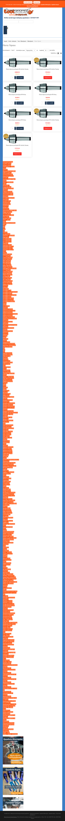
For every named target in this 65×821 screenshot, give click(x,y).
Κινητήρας (5, 497)
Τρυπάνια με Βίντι (7, 618)
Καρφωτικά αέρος (7, 212)
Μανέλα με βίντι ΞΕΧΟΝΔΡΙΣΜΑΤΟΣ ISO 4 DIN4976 (9, 679)
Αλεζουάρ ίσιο (6, 648)
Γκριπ (4, 365)
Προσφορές (6, 731)
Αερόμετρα (5, 207)
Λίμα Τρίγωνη (6, 436)
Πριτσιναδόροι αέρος (8, 215)
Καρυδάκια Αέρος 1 (8, 248)
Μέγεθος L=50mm (7, 602)
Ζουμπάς (5, 383)
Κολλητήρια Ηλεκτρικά (8, 724)
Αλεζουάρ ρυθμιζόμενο (9, 649)
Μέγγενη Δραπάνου (8, 447)
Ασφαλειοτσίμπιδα (8, 362)
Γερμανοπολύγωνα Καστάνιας (8, 322)
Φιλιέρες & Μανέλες (8, 637)
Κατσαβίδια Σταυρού (8, 300)
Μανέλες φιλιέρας (7, 643)
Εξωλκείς (5, 398)
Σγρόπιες (5, 387)
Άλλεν (4, 221)
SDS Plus (5, 557)
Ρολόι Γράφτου (7, 481)
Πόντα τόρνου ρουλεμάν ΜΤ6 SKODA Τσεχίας (17, 69)
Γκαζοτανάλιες (6, 364)
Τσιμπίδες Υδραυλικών (9, 373)
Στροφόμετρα (6, 484)
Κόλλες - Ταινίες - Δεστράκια (10, 734)
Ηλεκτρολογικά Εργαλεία (9, 463)
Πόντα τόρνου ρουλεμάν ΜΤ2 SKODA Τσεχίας (17, 145)
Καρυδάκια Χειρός (7, 254)
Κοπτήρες (5, 596)
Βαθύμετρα (6, 470)
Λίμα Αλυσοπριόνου (8, 425)
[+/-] (37, 50)
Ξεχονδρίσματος (7, 588)
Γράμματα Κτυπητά (8, 381)
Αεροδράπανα (6, 202)
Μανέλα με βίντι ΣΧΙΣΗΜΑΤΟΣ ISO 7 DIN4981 (8, 693)
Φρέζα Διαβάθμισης (8, 712)
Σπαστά (5, 340)
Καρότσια (5, 519)
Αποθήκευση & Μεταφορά (10, 503)
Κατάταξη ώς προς (20, 50)
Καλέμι (4, 384)
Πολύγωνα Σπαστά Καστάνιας (8, 332)
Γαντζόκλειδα (6, 306)
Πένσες (5, 369)
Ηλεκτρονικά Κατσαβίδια (9, 171)
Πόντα (4, 386)
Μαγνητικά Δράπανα (8, 176)
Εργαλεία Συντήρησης (8, 397)
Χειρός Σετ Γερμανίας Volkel (10, 582)
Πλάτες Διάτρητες (7, 513)
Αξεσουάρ (5, 190)
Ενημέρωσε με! (48, 77)
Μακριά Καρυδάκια (7, 267)
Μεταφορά (5, 516)
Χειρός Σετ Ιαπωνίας (8, 583)
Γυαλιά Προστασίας (8, 527)
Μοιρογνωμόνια (7, 478)
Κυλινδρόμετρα (7, 474)
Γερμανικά (5, 307)
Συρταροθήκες (6, 514)
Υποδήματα (6, 550)
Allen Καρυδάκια (7, 260)
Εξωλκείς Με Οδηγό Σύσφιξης (8, 415)
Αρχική (5, 41)
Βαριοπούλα (6, 391)
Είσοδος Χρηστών (28, 2)
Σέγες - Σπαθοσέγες (8, 182)
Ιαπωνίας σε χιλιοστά (8, 641)
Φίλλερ (4, 486)
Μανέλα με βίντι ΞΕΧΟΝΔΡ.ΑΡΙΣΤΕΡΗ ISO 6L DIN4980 (10, 665)
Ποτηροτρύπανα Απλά (9, 605)
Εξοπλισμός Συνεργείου (9, 492)
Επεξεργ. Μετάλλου (8, 707)
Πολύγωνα (5, 334)
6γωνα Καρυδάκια (7, 259)
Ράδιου (4, 590)
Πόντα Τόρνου (6, 627)
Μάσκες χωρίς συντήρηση (9, 538)
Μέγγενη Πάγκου (7, 448)
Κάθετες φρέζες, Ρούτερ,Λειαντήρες (8, 173)
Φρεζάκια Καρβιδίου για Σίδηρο (9, 719)
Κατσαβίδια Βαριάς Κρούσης (10, 292)
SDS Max (5, 555)
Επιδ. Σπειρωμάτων (8, 574)
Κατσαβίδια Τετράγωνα (9, 301)
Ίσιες (4, 229)
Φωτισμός (5, 456)
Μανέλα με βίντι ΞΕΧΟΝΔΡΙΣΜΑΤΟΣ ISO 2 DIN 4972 (9, 674)
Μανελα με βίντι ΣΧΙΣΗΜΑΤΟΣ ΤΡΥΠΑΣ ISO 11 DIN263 (10, 698)
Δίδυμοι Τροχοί (7, 165)
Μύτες (4, 224)
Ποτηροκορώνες (7, 560)
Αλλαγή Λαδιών (7, 489)
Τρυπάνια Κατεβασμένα (9, 613)
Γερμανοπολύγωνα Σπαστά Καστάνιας (10, 325)
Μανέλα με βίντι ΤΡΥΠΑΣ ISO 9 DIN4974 (9, 701)
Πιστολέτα (5, 177)
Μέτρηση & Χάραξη (8, 467)
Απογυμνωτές (6, 361)
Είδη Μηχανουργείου (8, 644)
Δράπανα (5, 169)
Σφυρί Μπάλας (7, 394)
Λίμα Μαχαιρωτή (7, 426)
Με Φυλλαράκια (7, 569)
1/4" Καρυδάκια (7, 270)
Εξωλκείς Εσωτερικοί (8, 411)
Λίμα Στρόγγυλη (7, 433)
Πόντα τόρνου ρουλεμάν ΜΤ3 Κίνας (17, 120)
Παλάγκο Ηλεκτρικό (8, 521)
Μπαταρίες (6, 199)
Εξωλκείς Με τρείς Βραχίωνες (7, 418)
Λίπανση (5, 439)
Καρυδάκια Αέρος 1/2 (8, 246)
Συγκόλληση (6, 721)
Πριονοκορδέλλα (7, 607)
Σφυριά (5, 389)
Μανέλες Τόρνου (7, 662)
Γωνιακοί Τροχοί (7, 163)
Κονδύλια (5, 585)
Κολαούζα (5, 571)
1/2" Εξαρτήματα (7, 238)
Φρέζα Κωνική (6, 713)
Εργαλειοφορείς (7, 510)
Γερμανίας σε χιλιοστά (8, 640)
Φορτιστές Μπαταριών (9, 500)
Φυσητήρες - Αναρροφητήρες (7, 186)
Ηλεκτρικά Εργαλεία (8, 162)
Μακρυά (5, 253)
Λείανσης (5, 568)
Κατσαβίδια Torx (7, 290)
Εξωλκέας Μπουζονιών (9, 403)
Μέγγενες (5, 445)
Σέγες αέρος (6, 217)
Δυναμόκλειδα (6, 234)
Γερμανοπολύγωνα (8, 312)
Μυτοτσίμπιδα (7, 367)
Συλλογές (5, 287)
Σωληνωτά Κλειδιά (7, 347)
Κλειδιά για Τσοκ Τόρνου (9, 624)
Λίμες (4, 423)
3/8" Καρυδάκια (7, 279)
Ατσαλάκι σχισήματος (8, 655)
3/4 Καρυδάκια (6, 276)
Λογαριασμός (37, 2)
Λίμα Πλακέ (5, 430)
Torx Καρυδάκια (7, 264)
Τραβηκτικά (6, 522)
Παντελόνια (6, 547)
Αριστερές (5, 638)
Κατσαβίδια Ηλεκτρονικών (9, 295)
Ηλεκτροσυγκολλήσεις (8, 723)
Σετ (4, 231)
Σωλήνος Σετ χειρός (8, 580)
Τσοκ (4, 632)
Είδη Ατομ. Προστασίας (9, 524)
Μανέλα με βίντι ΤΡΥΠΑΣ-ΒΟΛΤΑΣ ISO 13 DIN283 (9, 705)
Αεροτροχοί (6, 209)
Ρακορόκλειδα (6, 342)
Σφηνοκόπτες (6, 710)
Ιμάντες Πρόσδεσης (8, 517)
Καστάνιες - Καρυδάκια (9, 235)
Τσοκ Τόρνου (6, 635)
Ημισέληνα (5, 339)
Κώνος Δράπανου (7, 626)
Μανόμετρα (6, 726)
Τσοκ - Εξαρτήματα (22, 41)
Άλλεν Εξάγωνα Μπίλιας (9, 223)
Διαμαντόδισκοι (7, 563)
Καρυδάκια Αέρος (7, 245)
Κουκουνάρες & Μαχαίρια (9, 466)
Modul (4, 709)
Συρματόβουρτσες (7, 453)
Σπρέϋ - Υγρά (6, 732)
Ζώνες (4, 528)
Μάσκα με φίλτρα (7, 535)
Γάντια (4, 525)
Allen (4, 226)
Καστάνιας (5, 320)
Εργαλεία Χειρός (7, 218)
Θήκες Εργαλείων (7, 511)
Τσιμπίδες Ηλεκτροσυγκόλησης (8, 728)
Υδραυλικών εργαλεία (8, 464)
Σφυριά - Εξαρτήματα (8, 376)
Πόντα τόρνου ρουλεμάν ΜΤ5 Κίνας (47, 94)
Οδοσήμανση (6, 541)
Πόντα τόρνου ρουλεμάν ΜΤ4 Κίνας (17, 94)
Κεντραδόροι (6, 660)
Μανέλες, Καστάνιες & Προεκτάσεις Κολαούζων (9, 576)
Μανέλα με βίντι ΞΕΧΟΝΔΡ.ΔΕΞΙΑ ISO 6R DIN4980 (9, 669)
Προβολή (42, 50)
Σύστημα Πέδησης (7, 499)
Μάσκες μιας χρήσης (8, 536)
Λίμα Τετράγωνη (7, 434)
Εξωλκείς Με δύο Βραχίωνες (10, 412)
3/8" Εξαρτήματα (7, 242)
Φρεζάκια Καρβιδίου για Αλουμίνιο (9, 716)
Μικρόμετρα (6, 477)
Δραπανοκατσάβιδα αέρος (10, 210)
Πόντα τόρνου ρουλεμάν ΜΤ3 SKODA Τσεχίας (48, 120)
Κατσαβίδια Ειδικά (7, 293)
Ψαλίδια (5, 375)
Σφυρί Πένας (6, 395)
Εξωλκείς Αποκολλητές (9, 406)
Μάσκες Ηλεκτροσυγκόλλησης (8, 531)
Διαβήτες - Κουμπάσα (8, 472)
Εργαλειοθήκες (6, 508)
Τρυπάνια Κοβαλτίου (8, 615)
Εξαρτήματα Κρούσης (8, 378)
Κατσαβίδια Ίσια (7, 296)
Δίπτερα (5, 586)
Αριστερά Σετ (6, 572)
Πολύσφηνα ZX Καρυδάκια (9, 268)
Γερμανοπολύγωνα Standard (10, 314)
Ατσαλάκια (5, 651)
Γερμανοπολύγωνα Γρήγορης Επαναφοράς (9, 316)
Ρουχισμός (6, 544)
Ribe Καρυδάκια (7, 262)
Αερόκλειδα (6, 206)
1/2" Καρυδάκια (7, 256)
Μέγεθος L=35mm (7, 600)
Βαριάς (4, 337)
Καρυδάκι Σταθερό (8, 354)
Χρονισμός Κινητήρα (8, 502)
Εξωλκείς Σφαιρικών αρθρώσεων (8, 421)
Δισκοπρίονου (6, 564)
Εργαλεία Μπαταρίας (8, 188)
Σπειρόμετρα (6, 483)
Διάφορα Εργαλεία (7, 191)
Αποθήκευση (6, 505)
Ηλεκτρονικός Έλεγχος (9, 495)
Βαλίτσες (5, 506)
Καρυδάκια (5, 243)
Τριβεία (4, 184)
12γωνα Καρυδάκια (8, 257)
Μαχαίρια (5, 358)
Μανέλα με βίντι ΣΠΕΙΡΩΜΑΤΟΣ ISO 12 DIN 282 (10, 688)
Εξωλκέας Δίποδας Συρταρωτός (8, 400)
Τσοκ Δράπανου (7, 633)
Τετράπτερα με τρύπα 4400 (10, 591)
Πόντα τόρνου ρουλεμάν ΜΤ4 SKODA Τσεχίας (48, 69)
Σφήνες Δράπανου (8, 629)
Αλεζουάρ (5, 646)
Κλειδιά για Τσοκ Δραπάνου (10, 622)
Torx (4, 227)
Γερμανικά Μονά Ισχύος (9, 311)
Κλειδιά (5, 303)
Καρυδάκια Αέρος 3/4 (8, 249)
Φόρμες (5, 549)
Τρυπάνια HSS (6, 611)
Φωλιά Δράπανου (7, 630)
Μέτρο (4, 475)
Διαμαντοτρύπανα (8, 553)
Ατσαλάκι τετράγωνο (8, 657)
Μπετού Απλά (6, 558)
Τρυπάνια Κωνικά (7, 616)
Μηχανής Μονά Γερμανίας (9, 579)
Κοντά (4, 251)
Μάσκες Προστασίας (8, 533)
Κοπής (4, 566)
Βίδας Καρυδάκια (7, 265)
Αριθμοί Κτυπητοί (7, 379)
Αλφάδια (5, 469)
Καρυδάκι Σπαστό (7, 353)
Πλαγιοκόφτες (6, 370)
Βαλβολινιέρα (6, 441)
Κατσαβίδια (6, 289)
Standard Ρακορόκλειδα (9, 343)
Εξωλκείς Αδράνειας (8, 405)
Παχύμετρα (6, 480)
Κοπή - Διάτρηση (12, 41)
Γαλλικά (4, 304)
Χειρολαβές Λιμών (7, 437)
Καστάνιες (5, 285)
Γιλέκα (4, 546)
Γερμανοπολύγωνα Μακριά (10, 318)
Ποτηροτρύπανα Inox (8, 604)
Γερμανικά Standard (8, 309)
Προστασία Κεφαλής (8, 542)
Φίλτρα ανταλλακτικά (8, 539)
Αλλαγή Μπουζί (7, 491)
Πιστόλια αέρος (7, 213)
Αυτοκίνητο (6, 488)
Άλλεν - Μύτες (6, 220)
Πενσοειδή (5, 359)
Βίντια (4, 658)
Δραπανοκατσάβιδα (8, 193)
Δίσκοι (4, 561)
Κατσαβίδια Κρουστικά (9, 198)
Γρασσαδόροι (6, 442)
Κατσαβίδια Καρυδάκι (8, 298)
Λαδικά (4, 444)
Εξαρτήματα (30, 41)
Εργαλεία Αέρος (7, 201)
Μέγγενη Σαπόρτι (7, 450)
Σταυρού (5, 232)
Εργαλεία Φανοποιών (8, 494)
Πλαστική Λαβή (7, 356)
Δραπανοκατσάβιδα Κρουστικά (8, 195)
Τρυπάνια (5, 608)
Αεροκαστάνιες (7, 204)
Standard (5, 336)
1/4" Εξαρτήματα (7, 240)
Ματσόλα (5, 392)
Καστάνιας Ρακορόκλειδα (9, 345)
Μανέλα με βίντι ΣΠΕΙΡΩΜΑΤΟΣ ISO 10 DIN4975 (9, 683)
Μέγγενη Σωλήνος (7, 452)
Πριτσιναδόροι (7, 372)
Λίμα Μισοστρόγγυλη (8, 428)
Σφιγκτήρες (6, 455)
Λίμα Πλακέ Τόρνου (8, 431)
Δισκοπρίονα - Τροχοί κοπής (9, 167)
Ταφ (4, 348)
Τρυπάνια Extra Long (8, 610)
